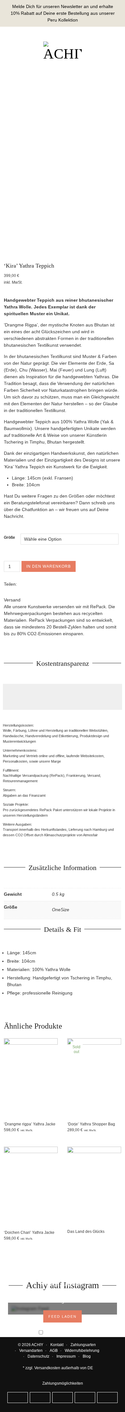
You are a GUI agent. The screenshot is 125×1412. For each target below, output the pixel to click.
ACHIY (37, 1345)
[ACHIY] (62, 51)
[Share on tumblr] (42, 584)
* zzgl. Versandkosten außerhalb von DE (58, 1368)
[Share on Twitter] (28, 584)
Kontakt (56, 1345)
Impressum (66, 1356)
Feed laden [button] (62, 1316)
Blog (87, 1356)
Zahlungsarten (83, 1345)
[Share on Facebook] (21, 584)
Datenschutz (38, 1356)
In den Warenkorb (48, 566)
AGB (54, 1350)
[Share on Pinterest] (35, 584)
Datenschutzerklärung (58, 1295)
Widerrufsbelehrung (82, 1350)
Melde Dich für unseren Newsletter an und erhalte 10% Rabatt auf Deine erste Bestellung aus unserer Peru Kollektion (63, 13)
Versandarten (31, 1350)
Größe (9, 537)
